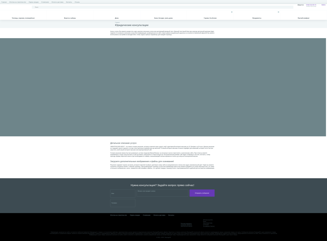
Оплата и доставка (57, 2)
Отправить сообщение (202, 193)
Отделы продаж (34, 2)
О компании (45, 2)
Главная (4, 2)
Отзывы (77, 2)
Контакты (69, 2)
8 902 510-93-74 (307, 5)
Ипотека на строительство (17, 2)
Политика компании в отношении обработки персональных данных (186, 225)
